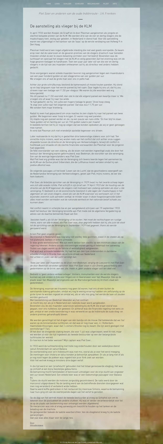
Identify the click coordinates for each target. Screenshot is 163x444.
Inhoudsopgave (36, 425)
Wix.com (99, 442)
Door (32, 423)
